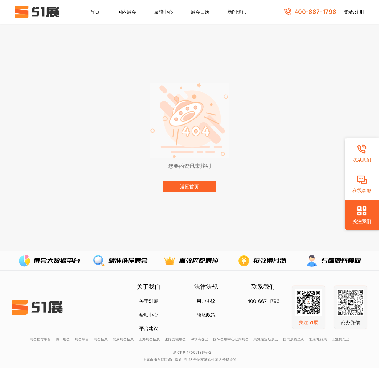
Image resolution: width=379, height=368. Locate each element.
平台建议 (148, 328)
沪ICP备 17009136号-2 (192, 352)
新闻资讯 (236, 12)
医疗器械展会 (175, 339)
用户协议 (206, 301)
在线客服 (361, 190)
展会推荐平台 (40, 339)
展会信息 (101, 339)
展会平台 (82, 339)
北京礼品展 (318, 339)
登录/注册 (353, 12)
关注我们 (361, 221)
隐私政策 (206, 315)
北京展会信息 (123, 339)
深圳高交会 (199, 339)
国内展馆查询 (293, 339)
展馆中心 (163, 12)
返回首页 (189, 186)
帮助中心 (148, 315)
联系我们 (361, 160)
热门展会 (63, 339)
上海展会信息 (149, 339)
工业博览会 (340, 339)
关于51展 (148, 301)
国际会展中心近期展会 (231, 339)
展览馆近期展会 (265, 339)
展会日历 (200, 12)
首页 (94, 12)
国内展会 (126, 12)
